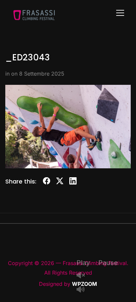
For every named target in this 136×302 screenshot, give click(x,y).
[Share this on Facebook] (46, 182)
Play (83, 263)
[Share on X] (59, 182)
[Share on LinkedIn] (73, 182)
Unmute (83, 276)
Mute (83, 290)
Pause (108, 263)
